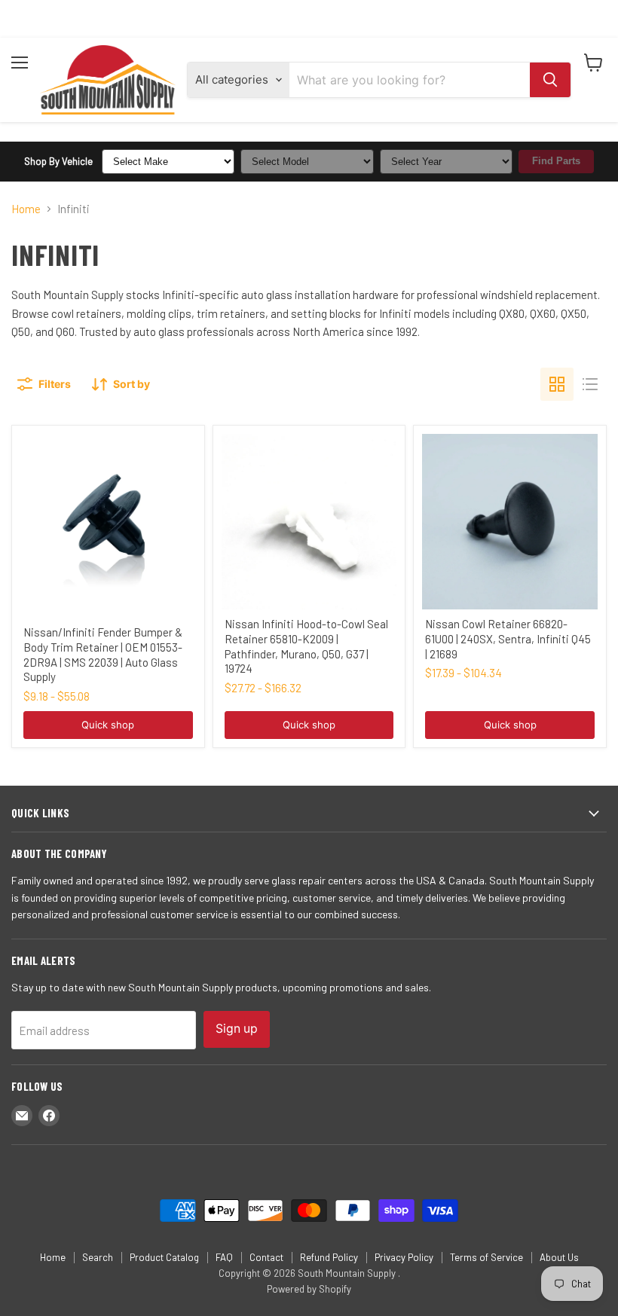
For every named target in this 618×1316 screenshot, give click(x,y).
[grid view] (557, 384)
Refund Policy (329, 1257)
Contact (266, 1257)
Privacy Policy (404, 1257)
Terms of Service (486, 1257)
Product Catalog (164, 1257)
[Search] (550, 80)
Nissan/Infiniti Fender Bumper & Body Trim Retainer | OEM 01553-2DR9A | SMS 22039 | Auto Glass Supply (102, 654)
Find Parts (556, 160)
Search (97, 1257)
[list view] (590, 384)
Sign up (237, 1028)
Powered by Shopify (309, 1289)
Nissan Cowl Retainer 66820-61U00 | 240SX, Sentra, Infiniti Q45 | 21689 (508, 638)
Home (26, 209)
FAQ (224, 1257)
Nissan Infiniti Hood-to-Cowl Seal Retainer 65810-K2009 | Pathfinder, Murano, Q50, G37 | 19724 (306, 646)
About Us (559, 1257)
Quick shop (107, 725)
